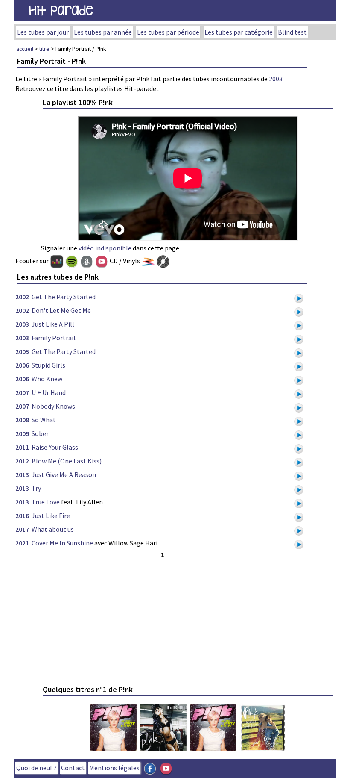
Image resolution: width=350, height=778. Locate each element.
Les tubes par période (168, 32)
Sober (40, 433)
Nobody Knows (53, 406)
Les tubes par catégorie (238, 32)
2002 (22, 296)
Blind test (292, 32)
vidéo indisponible (105, 248)
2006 (22, 365)
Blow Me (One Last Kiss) (67, 461)
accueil (24, 49)
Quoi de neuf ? (36, 767)
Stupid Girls (48, 365)
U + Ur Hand (49, 392)
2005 (22, 351)
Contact (73, 767)
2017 (22, 529)
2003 (276, 78)
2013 (22, 474)
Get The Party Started (64, 296)
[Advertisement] (162, 620)
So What (44, 420)
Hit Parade (61, 10)
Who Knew (47, 378)
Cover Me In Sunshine (62, 543)
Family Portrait (54, 337)
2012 (22, 461)
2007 (22, 392)
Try (36, 488)
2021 (22, 543)
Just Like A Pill (53, 324)
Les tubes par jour (43, 32)
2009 (22, 433)
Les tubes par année (103, 32)
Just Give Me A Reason (64, 474)
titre (44, 49)
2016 (22, 515)
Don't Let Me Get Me (61, 310)
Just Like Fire (51, 515)
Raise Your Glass (55, 447)
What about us (53, 529)
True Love (46, 502)
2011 (22, 447)
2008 (22, 420)
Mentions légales (114, 767)
